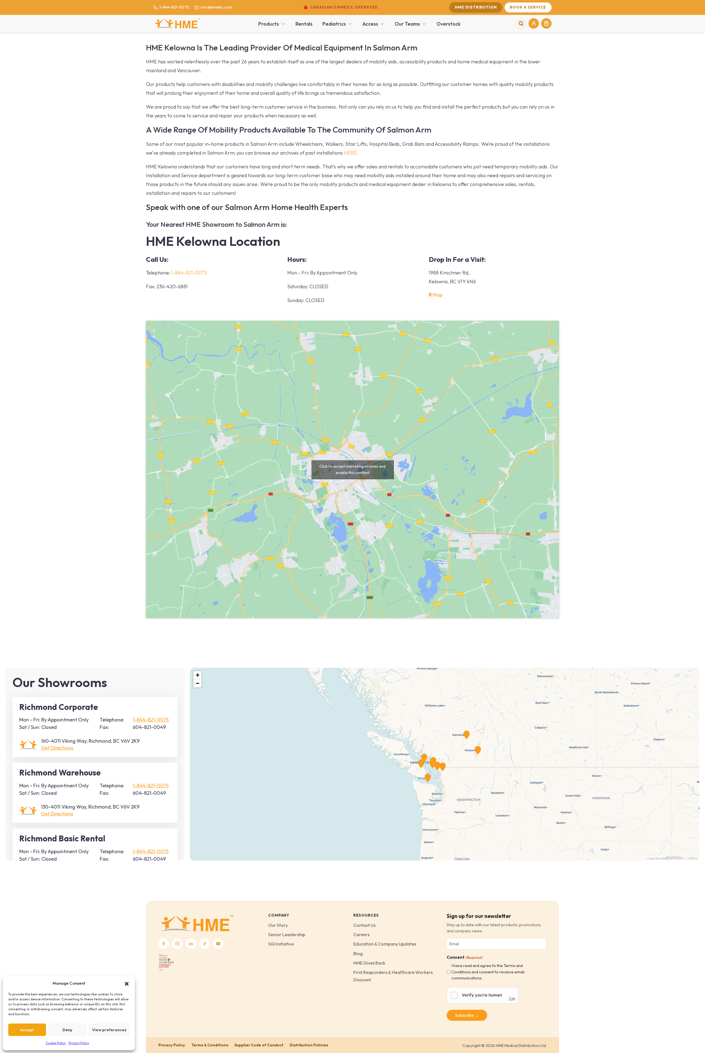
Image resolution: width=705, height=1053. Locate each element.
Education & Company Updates (384, 944)
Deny (67, 1029)
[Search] (521, 23)
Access (370, 24)
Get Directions (57, 748)
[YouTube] (218, 943)
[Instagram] (177, 943)
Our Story (278, 925)
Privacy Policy (79, 1043)
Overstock (448, 24)
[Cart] (546, 23)
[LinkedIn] (191, 943)
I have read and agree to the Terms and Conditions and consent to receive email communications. (487, 972)
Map (437, 295)
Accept (27, 1029)
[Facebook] (163, 943)
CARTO (693, 858)
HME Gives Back (369, 963)
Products (268, 24)
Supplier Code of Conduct (258, 1045)
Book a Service (528, 7)
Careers (361, 934)
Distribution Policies (309, 1045)
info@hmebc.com (216, 7)
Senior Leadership (286, 934)
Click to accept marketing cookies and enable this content (352, 469)
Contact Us (364, 925)
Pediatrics (334, 24)
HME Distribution (476, 7)
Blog (358, 953)
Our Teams (407, 24)
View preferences (109, 1029)
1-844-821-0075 (174, 7)
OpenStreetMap (659, 858)
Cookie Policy (56, 1043)
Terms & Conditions (209, 1045)
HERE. (351, 153)
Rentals (304, 24)
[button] (126, 983)
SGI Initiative (281, 944)
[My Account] (533, 23)
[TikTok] (204, 943)
